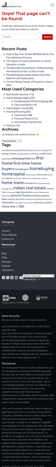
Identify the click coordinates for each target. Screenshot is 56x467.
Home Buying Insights (18, 97)
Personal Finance (23, 118)
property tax (30, 199)
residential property (42, 202)
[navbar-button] (51, 5)
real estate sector (21, 202)
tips (21, 206)
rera (30, 202)
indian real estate (29, 187)
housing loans (7, 188)
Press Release (9, 234)
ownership (6, 196)
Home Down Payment (26, 122)
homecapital (13, 174)
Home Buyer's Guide (17, 108)
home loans (13, 182)
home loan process (39, 178)
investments (10, 192)
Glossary (6, 261)
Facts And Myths (23, 104)
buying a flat (47, 150)
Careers (6, 230)
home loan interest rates (22, 178)
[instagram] (16, 278)
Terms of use (23, 302)
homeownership (43, 183)
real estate (8, 202)
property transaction (43, 199)
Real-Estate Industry (17, 94)
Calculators (8, 270)
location (36, 192)
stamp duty (8, 206)
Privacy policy (8, 302)
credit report (35, 154)
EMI (33, 158)
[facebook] (3, 278)
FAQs (4, 257)
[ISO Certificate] (9, 297)
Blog (4, 253)
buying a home (9, 153)
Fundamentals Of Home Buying (31, 101)
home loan (42, 174)
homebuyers (22, 169)
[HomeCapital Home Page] (12, 4)
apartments (36, 150)
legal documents (24, 192)
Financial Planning (16, 111)
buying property (23, 154)
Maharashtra (44, 192)
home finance (31, 175)
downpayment (21, 158)
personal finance (21, 195)
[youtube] (21, 278)
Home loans (20, 115)
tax (17, 207)
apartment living (24, 150)
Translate (46, 279)
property (35, 195)
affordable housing (9, 150)
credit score (46, 153)
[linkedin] (12, 278)
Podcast (10, 125)
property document (15, 199)
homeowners (30, 183)
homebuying (42, 168)
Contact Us (8, 239)
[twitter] (7, 278)
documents (6, 158)
